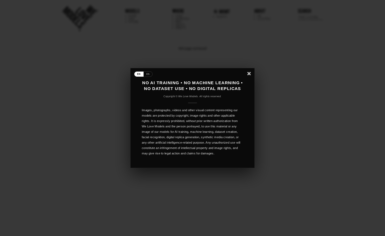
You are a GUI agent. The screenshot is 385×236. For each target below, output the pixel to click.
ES (148, 74)
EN (139, 74)
